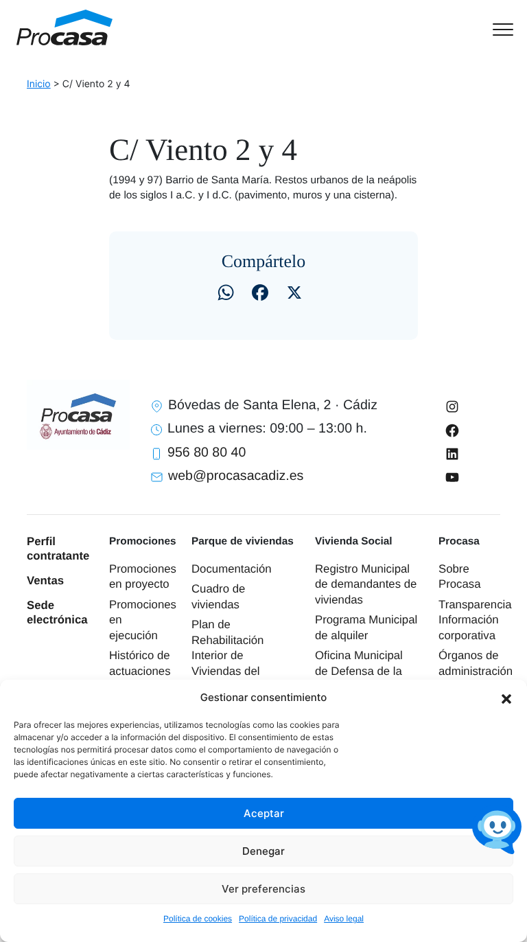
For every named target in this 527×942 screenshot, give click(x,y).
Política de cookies (197, 918)
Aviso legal (344, 918)
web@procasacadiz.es (235, 475)
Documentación (231, 568)
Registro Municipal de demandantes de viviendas (366, 584)
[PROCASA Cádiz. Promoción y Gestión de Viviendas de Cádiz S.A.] (64, 27)
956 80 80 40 (206, 452)
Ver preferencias (263, 888)
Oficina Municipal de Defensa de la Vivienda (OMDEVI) (365, 671)
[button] (506, 697)
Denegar (263, 851)
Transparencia (475, 604)
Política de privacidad (278, 918)
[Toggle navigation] (503, 28)
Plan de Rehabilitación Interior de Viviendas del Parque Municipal (236, 655)
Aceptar (264, 813)
